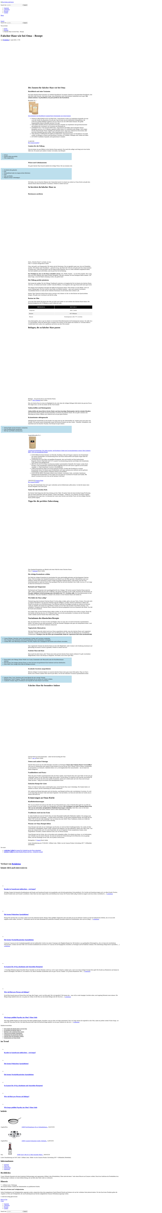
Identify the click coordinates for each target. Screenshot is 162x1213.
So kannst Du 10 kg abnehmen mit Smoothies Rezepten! (23, 967)
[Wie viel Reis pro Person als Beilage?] (62, 982)
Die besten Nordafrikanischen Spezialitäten (19, 940)
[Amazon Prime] (38, 480)
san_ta (34, 758)
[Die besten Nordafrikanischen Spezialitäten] (62, 929)
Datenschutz (7, 1167)
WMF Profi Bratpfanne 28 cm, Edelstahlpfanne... (35, 1127)
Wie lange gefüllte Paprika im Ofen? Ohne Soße (20, 1017)
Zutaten (6, 12)
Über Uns (6, 1166)
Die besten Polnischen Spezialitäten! (16, 914)
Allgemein (7, 9)
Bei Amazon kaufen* (33, 142)
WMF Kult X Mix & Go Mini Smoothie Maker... (30, 1154)
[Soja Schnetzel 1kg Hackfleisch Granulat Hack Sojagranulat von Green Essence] (33, 114)
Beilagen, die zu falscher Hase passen (14, 1031)
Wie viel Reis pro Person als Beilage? (16, 992)
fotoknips (35, 571)
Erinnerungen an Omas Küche (12, 1038)
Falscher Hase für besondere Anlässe (14, 1036)
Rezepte (6, 11)
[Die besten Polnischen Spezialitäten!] (62, 904)
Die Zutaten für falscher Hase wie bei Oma (15, 1028)
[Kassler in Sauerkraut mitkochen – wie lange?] (62, 879)
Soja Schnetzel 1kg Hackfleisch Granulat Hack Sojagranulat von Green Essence (49, 116)
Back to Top (4, 1199)
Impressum (7, 1169)
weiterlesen (110, 894)
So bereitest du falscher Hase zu (12, 1030)
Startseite (6, 8)
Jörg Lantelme (36, 400)
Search (25, 5)
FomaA (39, 840)
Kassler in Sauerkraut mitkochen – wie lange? (20, 889)
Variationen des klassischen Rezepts (13, 1034)
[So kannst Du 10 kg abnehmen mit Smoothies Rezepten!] (62, 956)
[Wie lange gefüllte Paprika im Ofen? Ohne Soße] (62, 1007)
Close (2, 1201)
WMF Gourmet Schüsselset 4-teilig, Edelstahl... (34, 1141)
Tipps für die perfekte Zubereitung (13, 1033)
